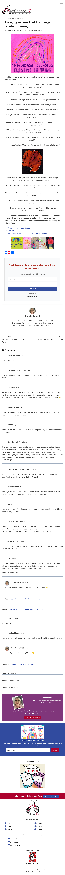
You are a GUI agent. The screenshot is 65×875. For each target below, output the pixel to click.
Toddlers (8, 826)
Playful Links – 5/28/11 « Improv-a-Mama (25, 599)
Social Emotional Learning (32, 835)
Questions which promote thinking (23, 664)
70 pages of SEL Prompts (32, 863)
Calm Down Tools (15, 845)
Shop (33, 870)
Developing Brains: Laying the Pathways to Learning (27, 233)
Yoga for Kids (14, 839)
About (21, 870)
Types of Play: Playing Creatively (20, 228)
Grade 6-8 (39, 829)
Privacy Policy (41, 870)
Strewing (11, 231)
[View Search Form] (57, 3)
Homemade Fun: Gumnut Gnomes (50, 337)
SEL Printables (14, 842)
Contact (27, 870)
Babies (8, 823)
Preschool (9, 829)
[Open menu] (61, 3)
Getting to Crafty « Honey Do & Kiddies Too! (26, 609)
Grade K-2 (39, 823)
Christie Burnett (11, 30)
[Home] (5, 18)
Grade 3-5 (39, 826)
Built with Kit (32, 296)
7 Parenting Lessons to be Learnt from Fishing (16, 339)
